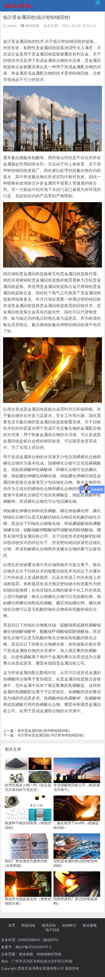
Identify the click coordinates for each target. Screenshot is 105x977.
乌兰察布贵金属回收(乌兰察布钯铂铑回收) (50, 735)
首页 (11, 925)
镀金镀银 (90, 925)
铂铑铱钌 (69, 925)
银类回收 (49, 925)
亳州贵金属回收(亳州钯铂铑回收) (43, 731)
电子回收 (52, 930)
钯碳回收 (28, 925)
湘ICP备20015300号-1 (33, 947)
